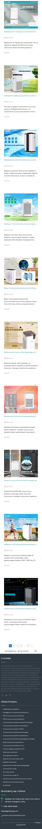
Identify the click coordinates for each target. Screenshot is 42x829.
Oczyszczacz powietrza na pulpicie (15, 726)
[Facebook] (3, 695)
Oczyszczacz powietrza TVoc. (13, 746)
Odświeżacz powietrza (11, 709)
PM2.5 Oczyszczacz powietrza (13, 719)
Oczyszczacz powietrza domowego (15, 732)
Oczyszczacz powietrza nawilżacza (15, 736)
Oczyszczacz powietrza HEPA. (13, 729)
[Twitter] (6, 695)
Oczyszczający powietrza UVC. (14, 749)
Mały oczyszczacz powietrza (13, 742)
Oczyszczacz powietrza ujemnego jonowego (19, 739)
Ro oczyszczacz (8, 772)
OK (35, 651)
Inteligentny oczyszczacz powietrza (16, 712)
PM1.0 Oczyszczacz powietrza (13, 716)
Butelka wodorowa (9, 762)
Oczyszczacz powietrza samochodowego (18, 722)
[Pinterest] (10, 695)
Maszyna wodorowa (10, 752)
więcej (6, 52)
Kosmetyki (6, 785)
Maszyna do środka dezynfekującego (16, 765)
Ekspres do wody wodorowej (13, 759)
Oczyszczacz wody (10, 769)
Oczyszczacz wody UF (11, 775)
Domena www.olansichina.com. (13, 815)
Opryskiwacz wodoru (10, 755)
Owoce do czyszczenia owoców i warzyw (17, 779)
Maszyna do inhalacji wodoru (13, 782)
